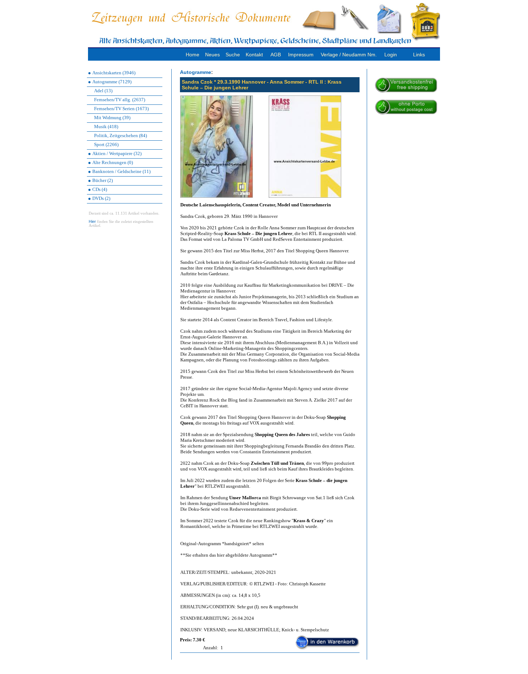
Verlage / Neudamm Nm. (349, 54)
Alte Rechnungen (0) (112, 162)
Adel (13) (103, 90)
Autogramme (195, 72)
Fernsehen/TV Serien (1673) (121, 108)
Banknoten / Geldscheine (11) (121, 171)
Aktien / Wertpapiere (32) (117, 153)
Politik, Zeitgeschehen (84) (120, 135)
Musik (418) (106, 126)
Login (390, 54)
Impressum (301, 54)
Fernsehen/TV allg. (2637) (119, 99)
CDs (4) (99, 189)
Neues (212, 54)
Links (419, 54)
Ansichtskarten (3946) (113, 72)
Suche (233, 54)
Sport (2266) (106, 144)
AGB (275, 54)
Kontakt (254, 54)
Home (192, 54)
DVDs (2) (101, 198)
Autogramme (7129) (111, 81)
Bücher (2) (102, 180)
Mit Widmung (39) (112, 117)
